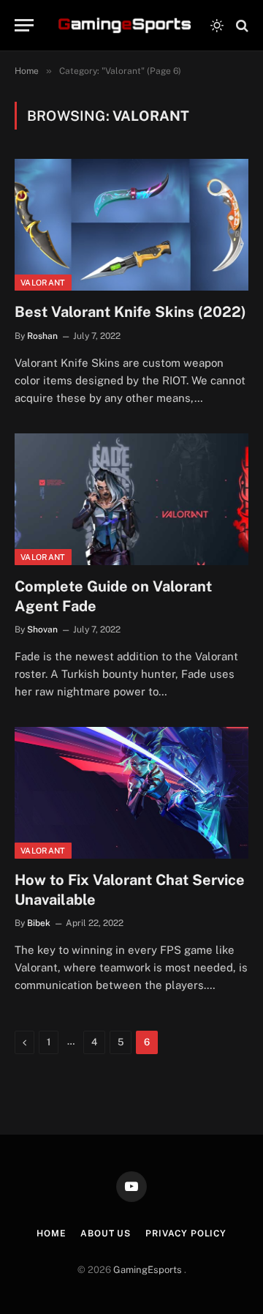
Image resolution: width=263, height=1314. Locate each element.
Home (51, 1233)
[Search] (240, 25)
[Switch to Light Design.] (216, 25)
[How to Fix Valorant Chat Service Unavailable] (131, 793)
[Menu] (24, 25)
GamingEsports (148, 1269)
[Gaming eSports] (126, 25)
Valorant (43, 282)
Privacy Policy (185, 1233)
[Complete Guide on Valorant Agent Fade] (131, 499)
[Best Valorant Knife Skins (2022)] (131, 225)
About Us (105, 1233)
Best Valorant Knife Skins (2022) (130, 312)
